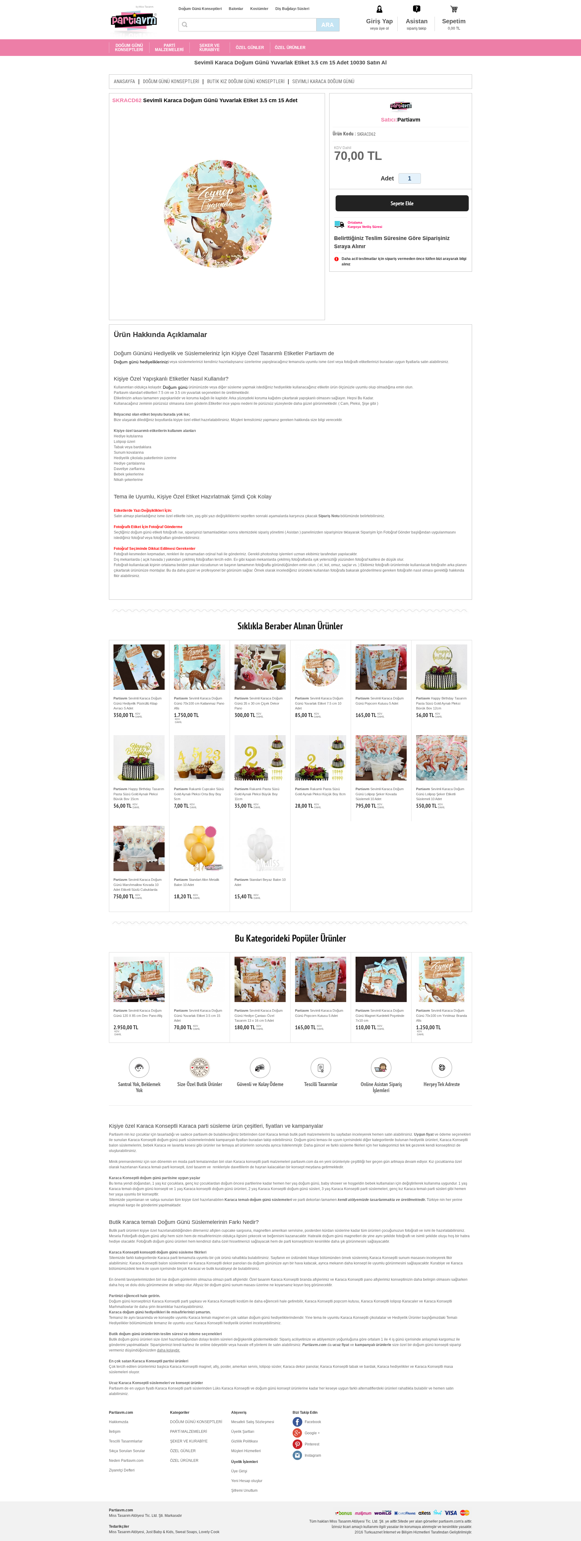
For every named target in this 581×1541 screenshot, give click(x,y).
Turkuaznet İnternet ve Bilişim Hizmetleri (397, 1532)
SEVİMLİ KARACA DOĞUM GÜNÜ (323, 81)
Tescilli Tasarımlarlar (126, 1441)
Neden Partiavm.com (126, 1460)
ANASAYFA (124, 81)
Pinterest (312, 1444)
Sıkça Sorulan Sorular (127, 1451)
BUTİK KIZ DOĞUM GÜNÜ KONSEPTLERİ (245, 81)
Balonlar (236, 9)
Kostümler (259, 9)
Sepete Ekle (402, 203)
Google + (312, 1433)
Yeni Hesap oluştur (246, 1481)
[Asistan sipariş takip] (417, 2)
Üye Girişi (239, 1471)
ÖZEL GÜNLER (250, 47)
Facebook (313, 1422)
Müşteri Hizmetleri (246, 1451)
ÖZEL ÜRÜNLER (290, 47)
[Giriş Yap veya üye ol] (379, 2)
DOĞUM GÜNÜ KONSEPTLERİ (129, 47)
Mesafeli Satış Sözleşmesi (252, 1422)
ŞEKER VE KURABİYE (209, 47)
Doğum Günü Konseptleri (200, 9)
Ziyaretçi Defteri (122, 1470)
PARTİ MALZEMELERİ (169, 47)
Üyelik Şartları (242, 1431)
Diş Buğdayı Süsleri (292, 9)
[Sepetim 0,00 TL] (454, 2)
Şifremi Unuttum (244, 1490)
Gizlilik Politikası (244, 1441)
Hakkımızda (118, 1422)
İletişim (114, 1431)
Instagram (313, 1455)
